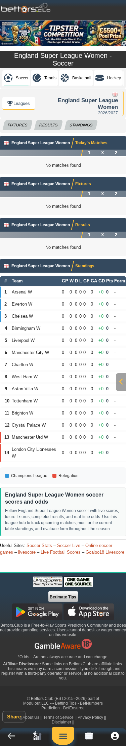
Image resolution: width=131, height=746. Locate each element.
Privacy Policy (90, 717)
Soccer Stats (39, 545)
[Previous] (10, 29)
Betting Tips (66, 703)
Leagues (21, 103)
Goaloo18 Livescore (105, 552)
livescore (27, 552)
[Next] (115, 29)
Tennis (50, 78)
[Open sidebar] (121, 382)
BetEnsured (74, 708)
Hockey (114, 78)
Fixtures (17, 125)
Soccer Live (68, 545)
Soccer (22, 78)
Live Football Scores (61, 552)
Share (14, 716)
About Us (31, 717)
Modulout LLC (36, 703)
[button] (11, 737)
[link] (37, 737)
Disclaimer (61, 722)
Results (48, 125)
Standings (81, 125)
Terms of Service (58, 717)
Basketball (81, 78)
